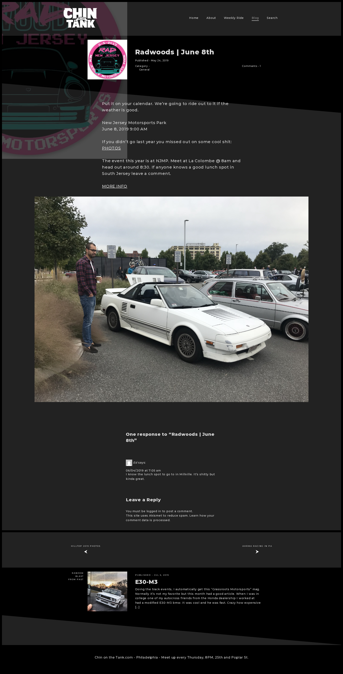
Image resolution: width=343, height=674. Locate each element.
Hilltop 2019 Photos (85, 546)
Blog (255, 18)
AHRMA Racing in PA (257, 546)
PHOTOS (111, 148)
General (144, 69)
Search (272, 18)
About (211, 18)
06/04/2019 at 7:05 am (143, 470)
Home (193, 18)
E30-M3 (146, 582)
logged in (153, 511)
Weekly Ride (234, 18)
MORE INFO (114, 186)
